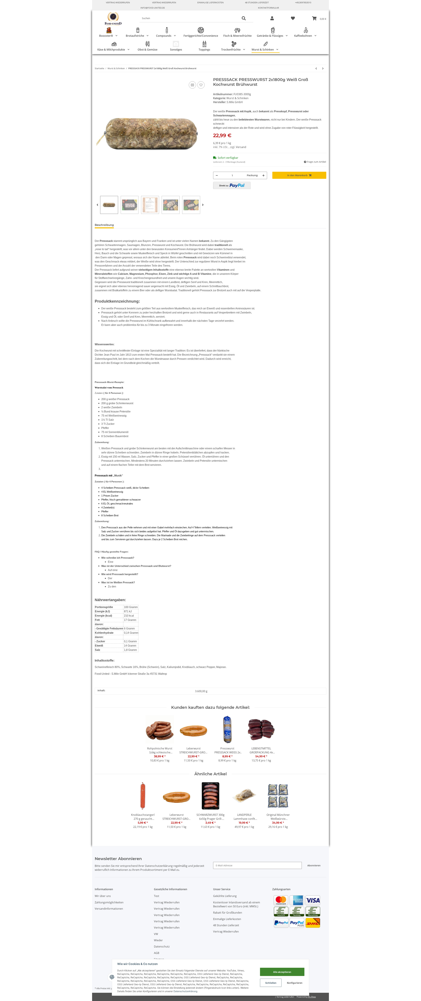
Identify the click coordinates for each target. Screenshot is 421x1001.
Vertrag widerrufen (285, 996)
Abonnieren (314, 865)
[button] (272, 18)
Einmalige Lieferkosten (210, 2)
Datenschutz (162, 946)
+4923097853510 (303, 2)
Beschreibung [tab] (104, 225)
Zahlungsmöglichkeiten (109, 902)
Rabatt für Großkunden (227, 912)
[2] (232, 185)
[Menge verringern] (216, 175)
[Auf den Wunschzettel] (201, 85)
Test (156, 896)
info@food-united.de (152, 7)
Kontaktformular (268, 7)
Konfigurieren (294, 982)
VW (156, 934)
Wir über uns (103, 896)
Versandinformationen (109, 908)
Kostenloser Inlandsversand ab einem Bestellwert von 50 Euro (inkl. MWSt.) (236, 904)
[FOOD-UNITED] (112, 19)
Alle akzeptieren (282, 972)
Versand (241, 147)
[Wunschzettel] (292, 18)
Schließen (270, 982)
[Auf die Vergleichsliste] (192, 85)
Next (203, 205)
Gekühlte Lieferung (225, 896)
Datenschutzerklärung (185, 991)
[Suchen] (243, 18)
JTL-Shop (312, 996)
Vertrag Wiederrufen (118, 2)
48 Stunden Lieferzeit (257, 2)
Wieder (158, 940)
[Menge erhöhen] (263, 175)
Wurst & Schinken (237, 98)
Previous (97, 205)
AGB (156, 953)
